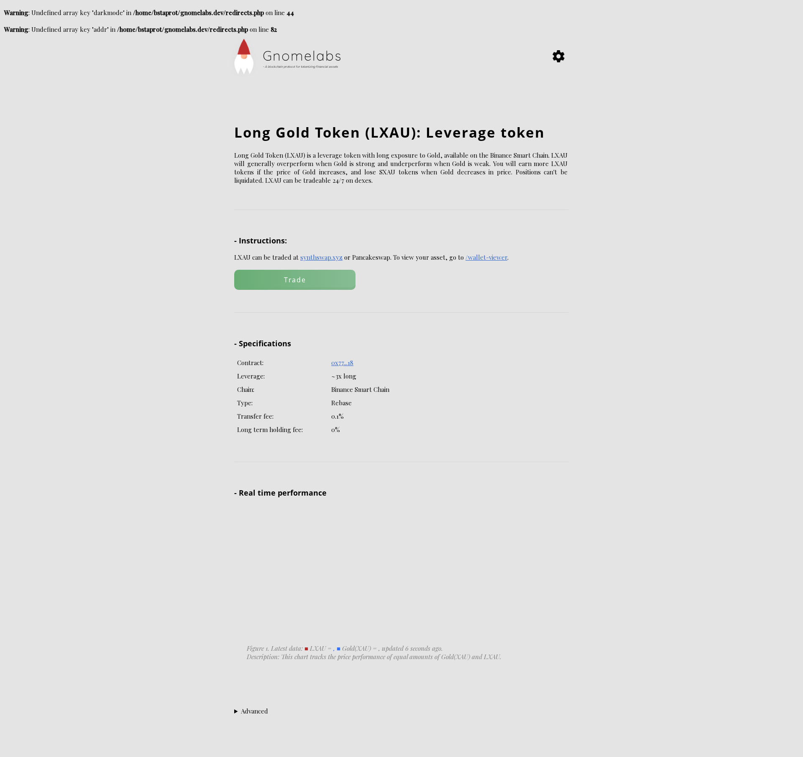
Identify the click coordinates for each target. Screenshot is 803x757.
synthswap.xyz (321, 257)
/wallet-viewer (486, 257)
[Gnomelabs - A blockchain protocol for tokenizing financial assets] (248, 78)
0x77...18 (342, 362)
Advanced (254, 711)
